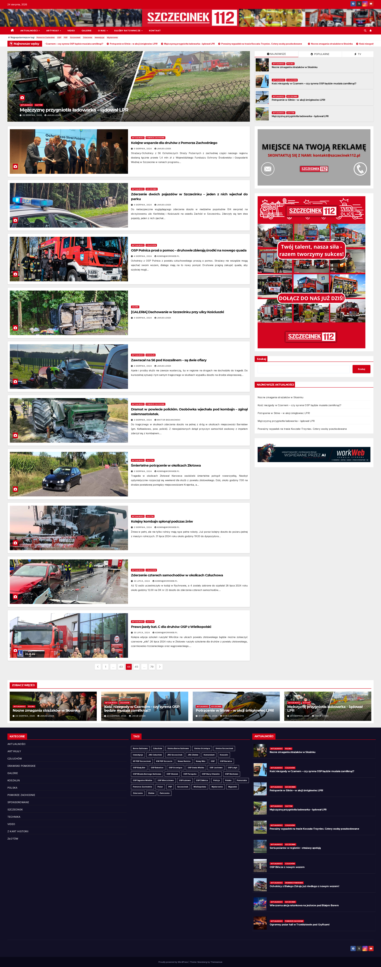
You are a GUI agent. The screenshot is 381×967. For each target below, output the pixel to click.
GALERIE (87, 30)
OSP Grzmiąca (175, 767)
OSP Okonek (172, 774)
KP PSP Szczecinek (142, 761)
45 (136, 666)
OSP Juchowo (216, 767)
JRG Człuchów (155, 755)
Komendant (209, 755)
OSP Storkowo (231, 774)
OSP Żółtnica (202, 780)
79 (152, 666)
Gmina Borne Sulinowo (178, 748)
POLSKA (290, 64)
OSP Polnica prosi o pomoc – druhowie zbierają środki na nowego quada (188, 250)
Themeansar (216, 962)
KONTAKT (155, 30)
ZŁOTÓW (290, 113)
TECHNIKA (14, 816)
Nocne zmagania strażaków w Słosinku (294, 67)
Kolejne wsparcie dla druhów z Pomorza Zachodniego (174, 143)
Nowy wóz (200, 761)
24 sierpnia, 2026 (25, 716)
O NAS (102, 30)
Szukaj (261, 359)
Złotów (151, 793)
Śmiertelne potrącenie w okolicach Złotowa (166, 465)
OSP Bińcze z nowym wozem (287, 867)
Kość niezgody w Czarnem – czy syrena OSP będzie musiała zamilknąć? (142, 110)
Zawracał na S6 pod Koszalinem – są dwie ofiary (168, 360)
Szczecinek (75, 37)
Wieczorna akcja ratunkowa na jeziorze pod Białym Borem (304, 905)
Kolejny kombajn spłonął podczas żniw (162, 521)
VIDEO (71, 30)
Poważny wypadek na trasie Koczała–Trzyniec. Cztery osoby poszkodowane (302, 428)
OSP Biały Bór (139, 767)
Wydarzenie (112, 37)
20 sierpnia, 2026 (300, 716)
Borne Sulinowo (140, 748)
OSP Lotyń (232, 767)
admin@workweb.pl (168, 256)
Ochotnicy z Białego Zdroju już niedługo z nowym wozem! (304, 886)
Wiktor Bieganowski (168, 420)
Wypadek (232, 787)
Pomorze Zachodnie (46, 37)
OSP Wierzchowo (166, 780)
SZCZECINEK (292, 96)
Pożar (160, 787)
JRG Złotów (193, 755)
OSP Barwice (226, 761)
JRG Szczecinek (174, 755)
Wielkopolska (199, 787)
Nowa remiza (184, 761)
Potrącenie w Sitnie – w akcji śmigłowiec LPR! (298, 99)
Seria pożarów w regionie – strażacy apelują (295, 848)
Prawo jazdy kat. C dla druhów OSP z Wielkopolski (171, 627)
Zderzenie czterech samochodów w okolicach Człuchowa (177, 575)
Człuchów (157, 748)
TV (359, 54)
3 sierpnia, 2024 (143, 420)
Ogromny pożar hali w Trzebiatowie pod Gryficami (299, 924)
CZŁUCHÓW (83, 105)
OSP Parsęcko (189, 774)
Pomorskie (242, 780)
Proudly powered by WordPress (174, 962)
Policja (216, 780)
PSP (65, 37)
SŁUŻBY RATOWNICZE (127, 30)
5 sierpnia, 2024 (143, 149)
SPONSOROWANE (18, 802)
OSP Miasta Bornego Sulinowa (147, 774)
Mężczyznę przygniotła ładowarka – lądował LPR (300, 116)
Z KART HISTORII (17, 831)
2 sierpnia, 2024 (143, 527)
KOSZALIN (150, 355)
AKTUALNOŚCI (29, 30)
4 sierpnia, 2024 (143, 205)
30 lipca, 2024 (142, 581)
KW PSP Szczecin (164, 761)
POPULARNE (321, 54)
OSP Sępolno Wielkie (142, 780)
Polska (228, 780)
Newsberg (202, 962)
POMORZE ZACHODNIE (155, 138)
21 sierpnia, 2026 (208, 716)
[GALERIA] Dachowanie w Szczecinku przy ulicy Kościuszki (177, 312)
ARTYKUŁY (53, 30)
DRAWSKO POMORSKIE (21, 765)
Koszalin (224, 755)
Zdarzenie (87, 37)
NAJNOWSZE (278, 53)
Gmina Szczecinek (224, 748)
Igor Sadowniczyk (233, 716)
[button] (365, 30)
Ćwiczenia (165, 793)
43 (121, 666)
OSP (59, 37)
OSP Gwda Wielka (196, 767)
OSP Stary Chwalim (211, 774)
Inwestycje (99, 37)
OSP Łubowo (185, 780)
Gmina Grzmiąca (202, 748)
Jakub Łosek (97, 115)
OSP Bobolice (157, 767)
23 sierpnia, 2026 (76, 115)
